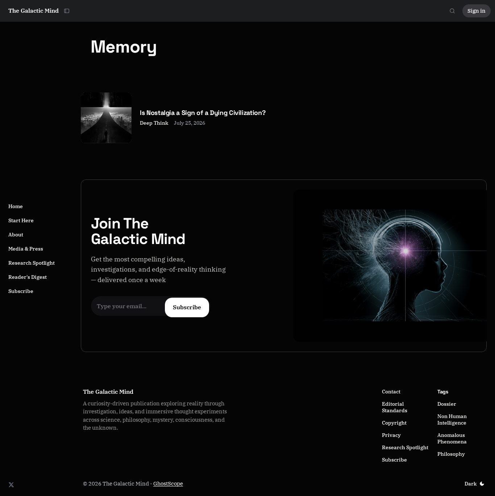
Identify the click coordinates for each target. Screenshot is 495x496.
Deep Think (154, 123)
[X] (11, 485)
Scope (175, 483)
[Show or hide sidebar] (66, 11)
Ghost (160, 483)
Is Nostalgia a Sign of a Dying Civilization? (202, 112)
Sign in (476, 10)
